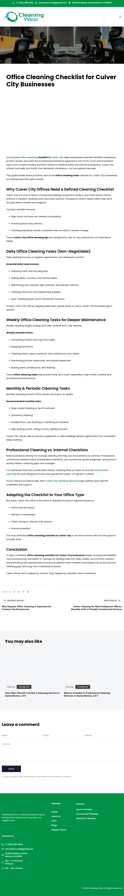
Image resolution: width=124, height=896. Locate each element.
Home (54, 811)
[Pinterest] (23, 592)
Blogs (54, 825)
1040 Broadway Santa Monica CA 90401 (91, 2)
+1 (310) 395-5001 (25, 2)
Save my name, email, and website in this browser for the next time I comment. (37, 777)
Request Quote (58, 829)
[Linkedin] (28, 592)
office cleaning (28, 157)
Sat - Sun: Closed (13, 868)
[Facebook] (15, 592)
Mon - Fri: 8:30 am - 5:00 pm (14, 862)
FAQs (54, 820)
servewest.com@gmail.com (53, 2)
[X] (19, 592)
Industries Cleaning (85, 818)
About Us (55, 816)
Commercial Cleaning (87, 814)
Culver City (57, 157)
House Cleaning (84, 809)
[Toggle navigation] (102, 17)
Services (80, 804)
